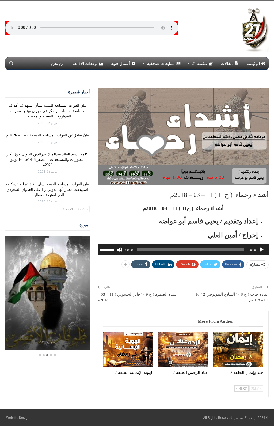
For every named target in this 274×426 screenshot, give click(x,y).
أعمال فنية (120, 63)
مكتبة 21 (199, 63)
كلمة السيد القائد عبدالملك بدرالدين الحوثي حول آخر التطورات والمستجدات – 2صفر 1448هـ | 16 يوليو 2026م (47, 159)
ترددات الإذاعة (85, 63)
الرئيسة (253, 63)
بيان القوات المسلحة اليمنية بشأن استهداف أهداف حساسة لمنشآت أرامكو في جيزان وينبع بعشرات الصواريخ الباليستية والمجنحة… (47, 111)
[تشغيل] (261, 249)
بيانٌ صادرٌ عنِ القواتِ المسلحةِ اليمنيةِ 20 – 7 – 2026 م (47, 135)
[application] (183, 249)
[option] (47, 293)
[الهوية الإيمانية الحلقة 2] (128, 349)
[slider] (107, 249)
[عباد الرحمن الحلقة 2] (183, 349)
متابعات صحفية (160, 63)
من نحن (58, 63)
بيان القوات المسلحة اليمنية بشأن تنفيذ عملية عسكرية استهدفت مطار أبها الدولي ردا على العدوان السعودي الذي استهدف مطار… (47, 189)
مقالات (226, 63)
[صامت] (119, 249)
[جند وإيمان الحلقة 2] (238, 349)
